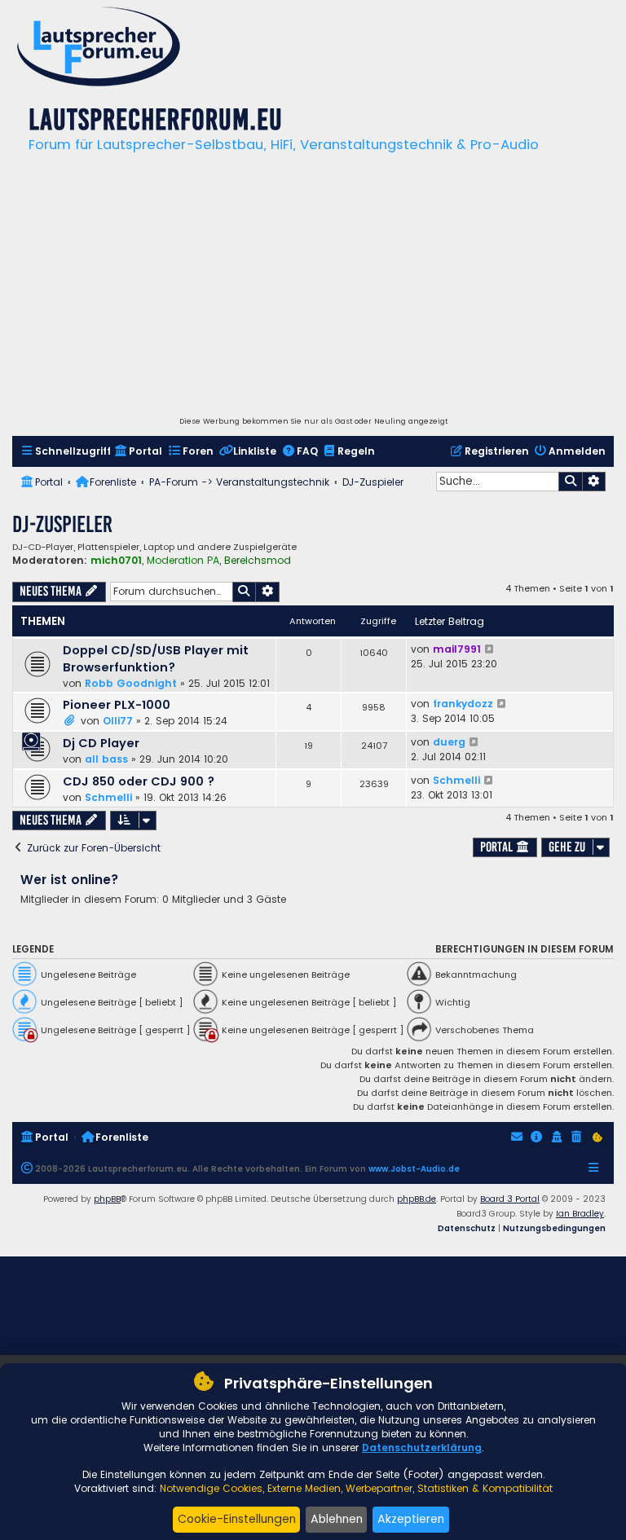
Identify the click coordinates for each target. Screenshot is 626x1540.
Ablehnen (337, 1519)
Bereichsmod (257, 560)
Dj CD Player (101, 743)
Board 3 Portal (510, 1199)
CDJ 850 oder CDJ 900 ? (138, 781)
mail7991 (457, 649)
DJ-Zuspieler (62, 524)
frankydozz (463, 704)
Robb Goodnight (131, 683)
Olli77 (118, 721)
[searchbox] (497, 481)
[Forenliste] (98, 48)
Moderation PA (183, 560)
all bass (106, 759)
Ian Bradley (580, 1214)
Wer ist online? (69, 879)
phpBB (107, 1199)
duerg (449, 742)
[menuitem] (65, 452)
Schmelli (108, 797)
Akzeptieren (410, 1519)
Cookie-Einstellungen (237, 1519)
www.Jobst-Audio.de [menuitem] (414, 1169)
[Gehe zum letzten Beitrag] (490, 649)
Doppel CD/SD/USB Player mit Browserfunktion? (156, 658)
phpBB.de (416, 1199)
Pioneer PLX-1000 (116, 705)
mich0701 (116, 560)
